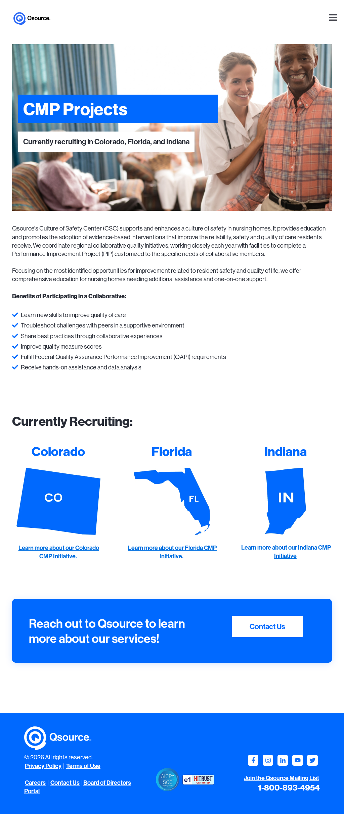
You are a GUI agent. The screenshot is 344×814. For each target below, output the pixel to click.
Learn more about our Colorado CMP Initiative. (58, 552)
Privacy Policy (43, 766)
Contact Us (267, 626)
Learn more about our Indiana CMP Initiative (286, 552)
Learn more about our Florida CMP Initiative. (172, 552)
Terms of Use (83, 766)
